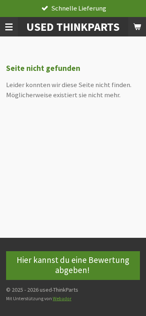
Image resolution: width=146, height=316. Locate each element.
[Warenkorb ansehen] (137, 26)
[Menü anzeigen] (9, 26)
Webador (62, 298)
